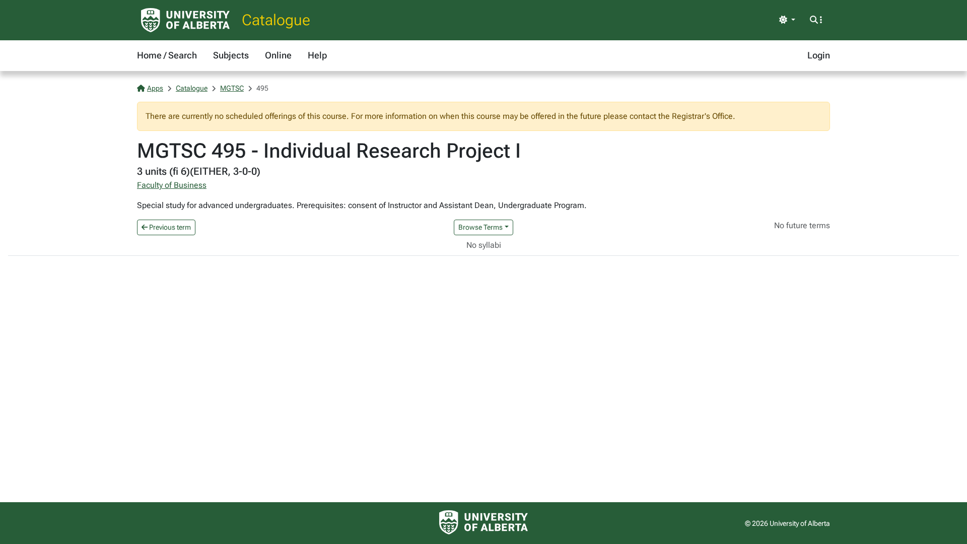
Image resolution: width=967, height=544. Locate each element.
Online (278, 55)
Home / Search (167, 55)
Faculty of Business (171, 185)
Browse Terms (480, 227)
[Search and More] (815, 20)
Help (317, 55)
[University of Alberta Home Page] (185, 20)
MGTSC (232, 88)
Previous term (169, 227)
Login (818, 55)
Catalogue (276, 20)
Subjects (231, 55)
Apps (155, 88)
